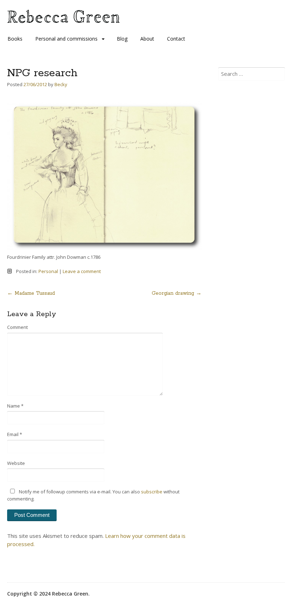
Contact (176, 38)
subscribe (151, 491)
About (147, 38)
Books (14, 38)
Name (15, 406)
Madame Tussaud (31, 293)
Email (14, 434)
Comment (17, 327)
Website (16, 463)
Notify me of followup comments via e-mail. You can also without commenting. (93, 495)
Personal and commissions (66, 38)
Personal (48, 271)
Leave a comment (82, 271)
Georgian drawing (177, 293)
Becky (60, 84)
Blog (122, 38)
